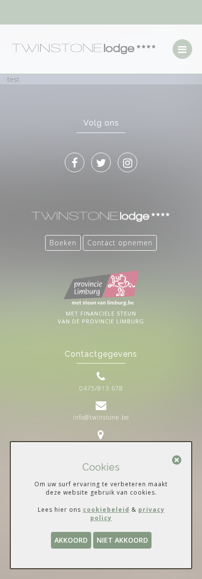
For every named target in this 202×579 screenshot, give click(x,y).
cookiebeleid (106, 509)
